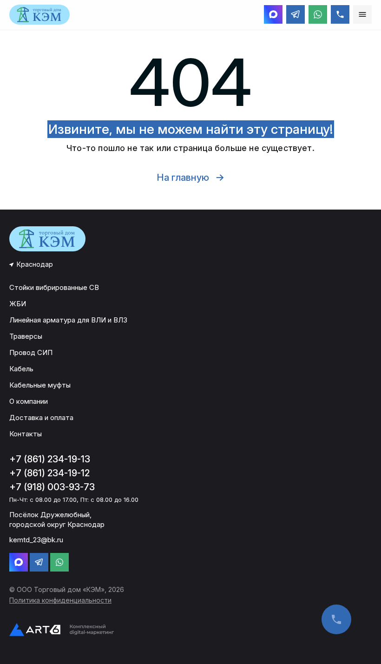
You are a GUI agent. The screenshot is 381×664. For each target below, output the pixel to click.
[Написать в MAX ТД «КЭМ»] (273, 14)
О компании (28, 401)
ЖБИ (17, 303)
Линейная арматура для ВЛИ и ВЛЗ (68, 320)
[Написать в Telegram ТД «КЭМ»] (295, 14)
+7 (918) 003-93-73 (52, 487)
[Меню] (362, 14)
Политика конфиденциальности (60, 600)
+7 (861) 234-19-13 (49, 459)
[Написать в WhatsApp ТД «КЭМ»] (318, 14)
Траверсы (25, 336)
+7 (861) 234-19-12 (49, 473)
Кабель (21, 368)
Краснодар (35, 264)
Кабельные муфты (40, 385)
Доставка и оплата (41, 417)
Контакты (25, 433)
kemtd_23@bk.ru (36, 539)
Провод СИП (31, 352)
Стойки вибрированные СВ (54, 287)
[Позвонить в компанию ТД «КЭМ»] (340, 14)
